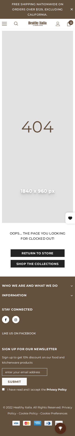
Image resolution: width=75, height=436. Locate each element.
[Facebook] (5, 319)
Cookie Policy (28, 413)
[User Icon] (58, 24)
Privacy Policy (57, 389)
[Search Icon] (16, 24)
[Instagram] (15, 319)
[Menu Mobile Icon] (4, 23)
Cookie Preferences (53, 413)
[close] (72, 9)
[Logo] (37, 23)
